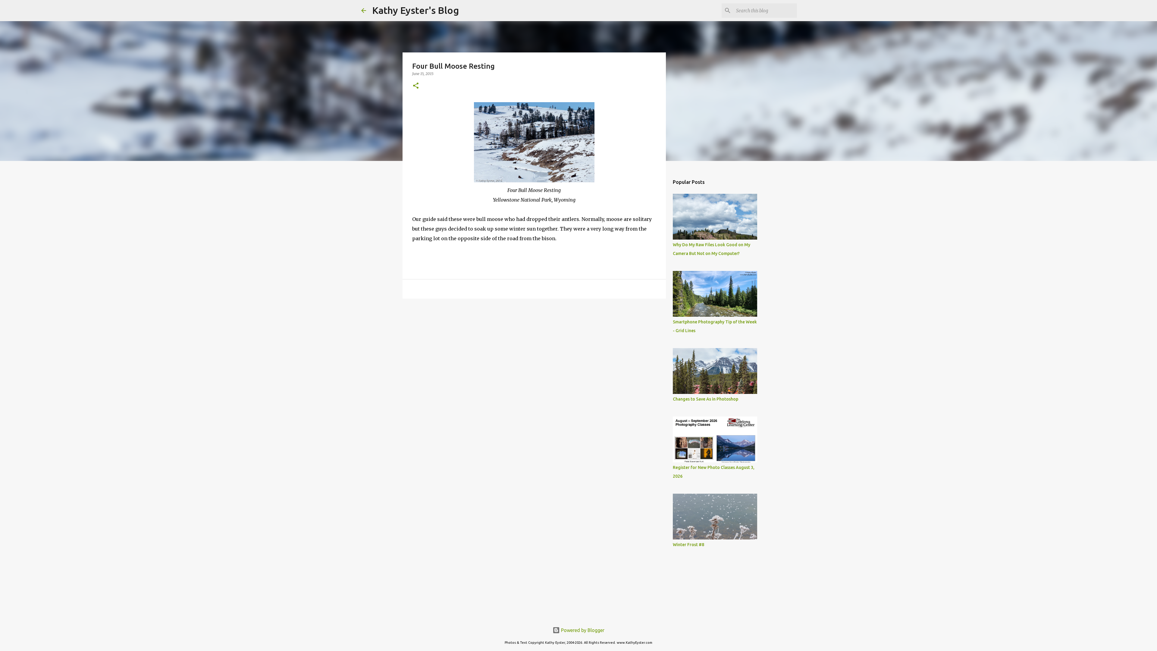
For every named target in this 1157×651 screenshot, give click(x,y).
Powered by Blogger (582, 630)
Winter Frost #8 (688, 544)
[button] (415, 86)
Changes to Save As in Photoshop (705, 399)
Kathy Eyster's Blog (415, 10)
